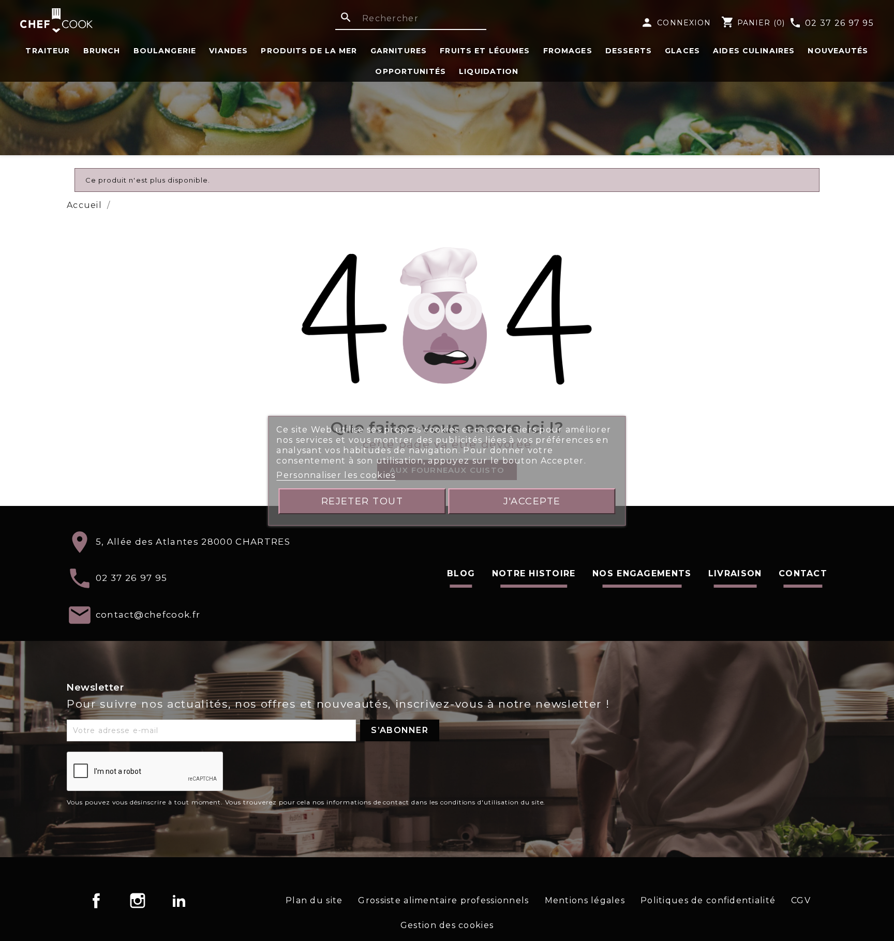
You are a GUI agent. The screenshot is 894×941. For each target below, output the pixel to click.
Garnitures (398, 50)
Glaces (682, 50)
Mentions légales (585, 900)
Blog (461, 573)
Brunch (102, 50)
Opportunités (410, 71)
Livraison (735, 573)
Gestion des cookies (447, 925)
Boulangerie (164, 50)
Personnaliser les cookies (335, 475)
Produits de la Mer (309, 50)
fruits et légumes (485, 50)
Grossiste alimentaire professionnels (443, 900)
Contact (803, 573)
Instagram (137, 900)
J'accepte (532, 501)
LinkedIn (179, 900)
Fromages (567, 50)
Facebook (96, 900)
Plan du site (314, 900)
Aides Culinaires (754, 50)
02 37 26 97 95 (831, 23)
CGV (801, 900)
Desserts (628, 50)
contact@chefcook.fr (148, 614)
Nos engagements (641, 573)
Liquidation (488, 71)
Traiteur (47, 50)
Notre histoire (534, 573)
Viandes (228, 50)
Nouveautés (838, 50)
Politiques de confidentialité (708, 900)
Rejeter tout (362, 501)
